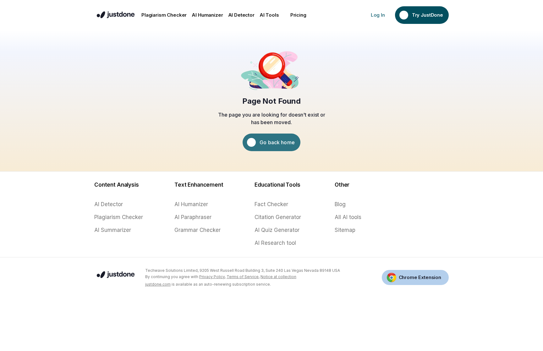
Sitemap (345, 230)
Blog (340, 204)
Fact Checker (271, 204)
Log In (378, 15)
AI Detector (108, 204)
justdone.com (158, 284)
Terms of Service (243, 276)
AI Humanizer (191, 204)
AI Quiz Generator (277, 230)
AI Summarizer (112, 230)
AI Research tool (275, 243)
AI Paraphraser (192, 217)
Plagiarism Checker (118, 217)
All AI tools (348, 217)
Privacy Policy (212, 276)
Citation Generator (278, 217)
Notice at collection (278, 276)
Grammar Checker (197, 230)
